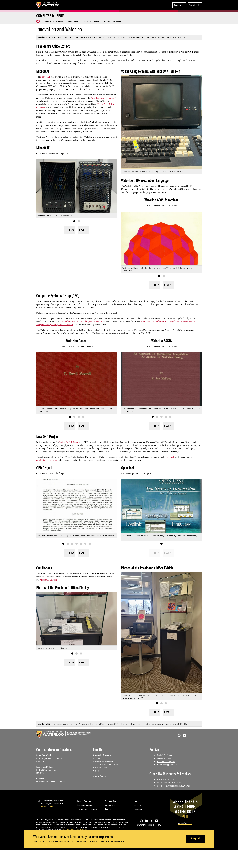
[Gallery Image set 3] (79, 417)
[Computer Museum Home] (38, 21)
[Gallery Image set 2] (79, 221)
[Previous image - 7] (69, 553)
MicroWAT (45, 76)
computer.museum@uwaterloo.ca (50, 781)
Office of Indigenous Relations (74, 830)
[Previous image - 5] (154, 426)
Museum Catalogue (48, 579)
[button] (179, 5)
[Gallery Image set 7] (90, 544)
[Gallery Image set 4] (83, 417)
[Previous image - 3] (69, 662)
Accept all (195, 838)
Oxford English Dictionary (70, 442)
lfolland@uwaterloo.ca (46, 769)
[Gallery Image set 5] (170, 417)
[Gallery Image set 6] (85, 544)
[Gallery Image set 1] (74, 221)
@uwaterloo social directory (149, 825)
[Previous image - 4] (69, 426)
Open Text (169, 456)
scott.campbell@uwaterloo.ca (49, 758)
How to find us (99, 776)
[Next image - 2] (83, 230)
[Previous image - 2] (69, 230)
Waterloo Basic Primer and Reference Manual (82, 321)
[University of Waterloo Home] (48, 5)
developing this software (46, 460)
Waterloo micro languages (102, 97)
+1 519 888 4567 (47, 806)
